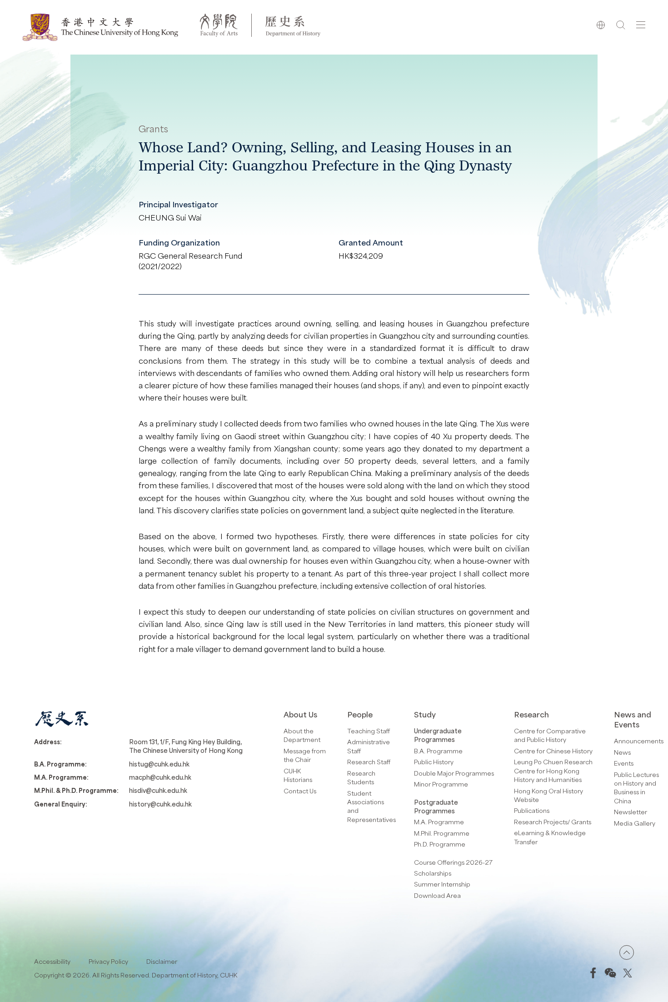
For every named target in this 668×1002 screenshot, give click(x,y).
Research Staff (368, 762)
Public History (434, 762)
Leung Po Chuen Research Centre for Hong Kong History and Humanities (553, 770)
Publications (531, 810)
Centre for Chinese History (553, 751)
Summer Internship (442, 884)
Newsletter (630, 812)
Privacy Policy (108, 961)
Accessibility (52, 961)
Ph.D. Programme (439, 844)
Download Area (437, 895)
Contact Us (300, 791)
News (622, 752)
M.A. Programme (439, 822)
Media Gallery (634, 823)
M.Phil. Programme (441, 833)
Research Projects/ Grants (552, 822)
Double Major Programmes (454, 773)
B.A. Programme (438, 751)
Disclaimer (161, 961)
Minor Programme (441, 784)
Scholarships (432, 873)
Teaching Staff (368, 731)
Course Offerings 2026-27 (453, 862)
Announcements (638, 741)
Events (623, 763)
